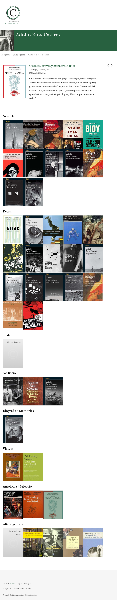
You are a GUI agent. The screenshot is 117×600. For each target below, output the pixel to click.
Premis (45, 54)
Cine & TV (33, 54)
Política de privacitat (17, 595)
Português (27, 583)
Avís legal (6, 595)
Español (6, 583)
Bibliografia (19, 54)
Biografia (5, 54)
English (19, 583)
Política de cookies (31, 595)
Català (12, 583)
